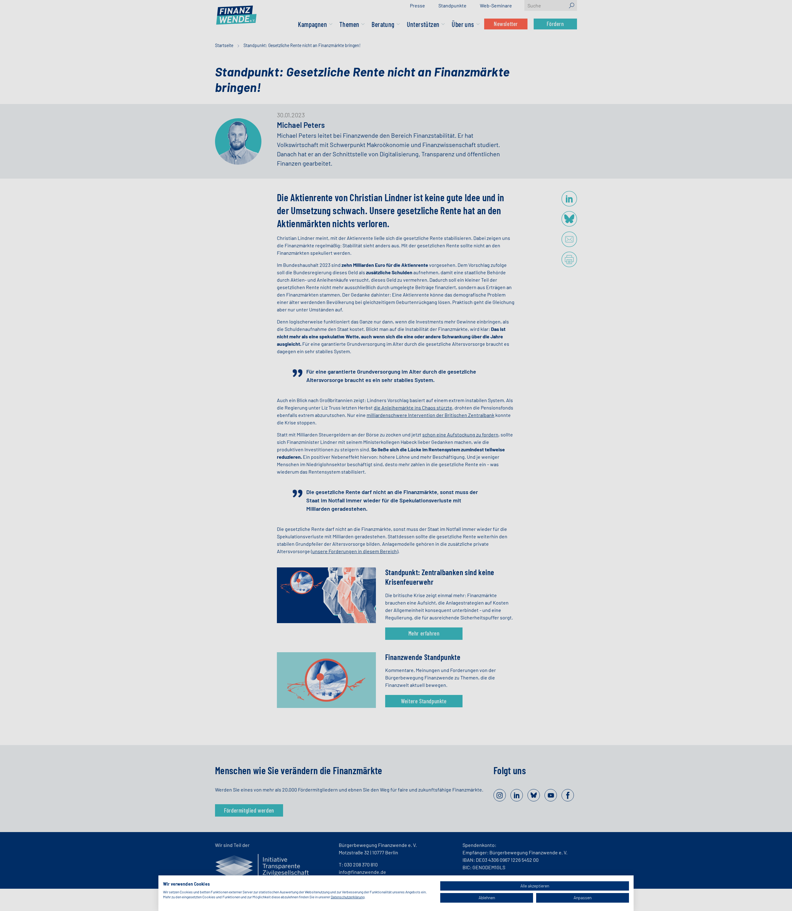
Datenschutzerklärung (347, 897)
